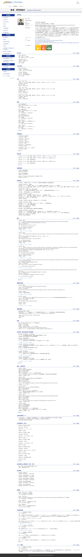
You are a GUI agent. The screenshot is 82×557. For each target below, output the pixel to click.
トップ (10, 6)
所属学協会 (6, 28)
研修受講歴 (6, 32)
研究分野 (6, 30)
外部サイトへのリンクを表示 (26, 230)
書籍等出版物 (6, 41)
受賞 (5, 45)
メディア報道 (6, 75)
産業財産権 (6, 43)
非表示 (77, 53)
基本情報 (6, 17)
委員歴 (5, 71)
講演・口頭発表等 (7, 51)
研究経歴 (6, 37)
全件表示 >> (20, 130)
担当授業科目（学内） (8, 58)
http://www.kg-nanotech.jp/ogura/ (42, 38)
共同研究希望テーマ (8, 53)
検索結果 (15, 6)
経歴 (5, 26)
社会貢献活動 (6, 73)
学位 (5, 23)
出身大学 (6, 19)
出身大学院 (6, 21)
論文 (5, 39)
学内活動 (6, 66)
